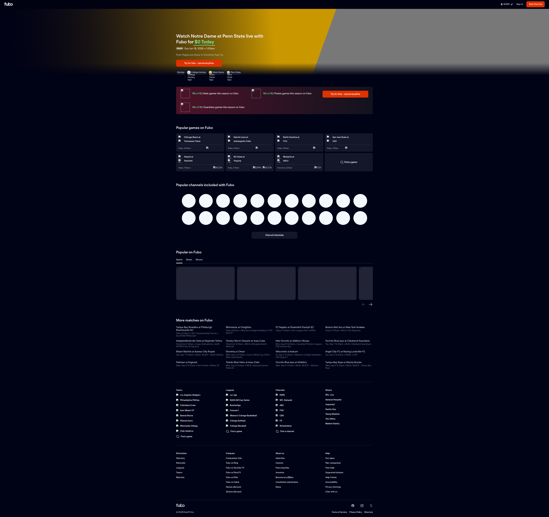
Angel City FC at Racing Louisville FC (345, 351)
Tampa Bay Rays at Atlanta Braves (343, 362)
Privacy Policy (355, 512)
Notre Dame (218, 72)
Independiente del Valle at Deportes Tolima (199, 340)
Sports (179, 259)
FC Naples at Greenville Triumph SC (295, 327)
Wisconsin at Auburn (287, 351)
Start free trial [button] (535, 4)
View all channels (274, 235)
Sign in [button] (519, 4)
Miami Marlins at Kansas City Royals (195, 351)
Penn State (236, 72)
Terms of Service (339, 512)
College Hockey (198, 72)
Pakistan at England (186, 362)
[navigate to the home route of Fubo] (8, 4)
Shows (189, 259)
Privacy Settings (333, 487)
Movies (199, 259)
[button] (363, 304)
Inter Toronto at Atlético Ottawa (292, 340)
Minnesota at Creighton (238, 327)
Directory (368, 512)
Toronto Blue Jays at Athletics (291, 362)
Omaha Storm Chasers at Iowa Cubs (245, 340)
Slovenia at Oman (235, 351)
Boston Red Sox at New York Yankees (345, 327)
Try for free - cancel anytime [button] (199, 63)
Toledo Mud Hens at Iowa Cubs (242, 362)
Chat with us (331, 492)
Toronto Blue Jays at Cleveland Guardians (347, 340)
